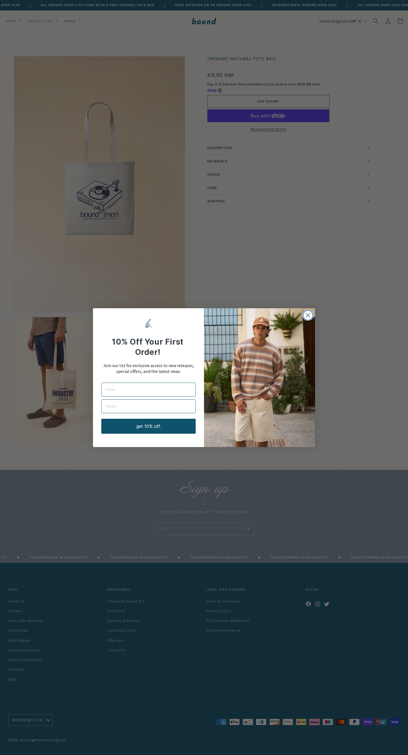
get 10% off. (148, 426)
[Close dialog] (308, 315)
